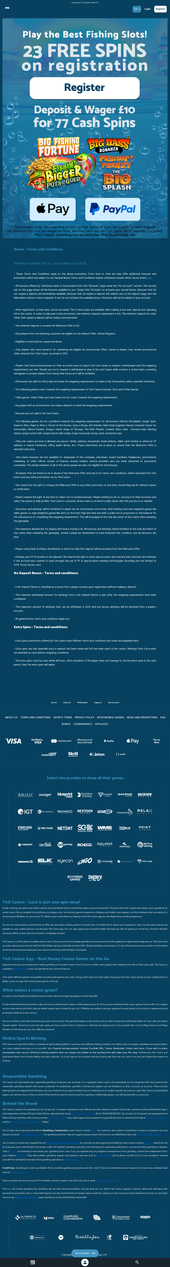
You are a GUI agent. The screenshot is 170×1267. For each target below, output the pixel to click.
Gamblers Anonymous (157, 1118)
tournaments (82, 724)
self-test (13, 1151)
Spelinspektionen (18, 1172)
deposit (67, 702)
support (98, 702)
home (54, 702)
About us (11, 717)
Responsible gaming (110, 717)
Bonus (66, 724)
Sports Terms (62, 717)
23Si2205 (148, 1143)
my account (113, 702)
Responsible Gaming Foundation (26, 1122)
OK (93, 1253)
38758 (94, 1130)
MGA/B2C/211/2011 (57, 1118)
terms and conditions (35, 717)
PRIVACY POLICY (84, 717)
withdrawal (82, 702)
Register (160, 9)
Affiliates (101, 724)
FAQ (162, 717)
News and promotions (142, 717)
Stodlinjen (21, 1156)
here (149, 278)
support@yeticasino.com (83, 1114)
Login (148, 9)
